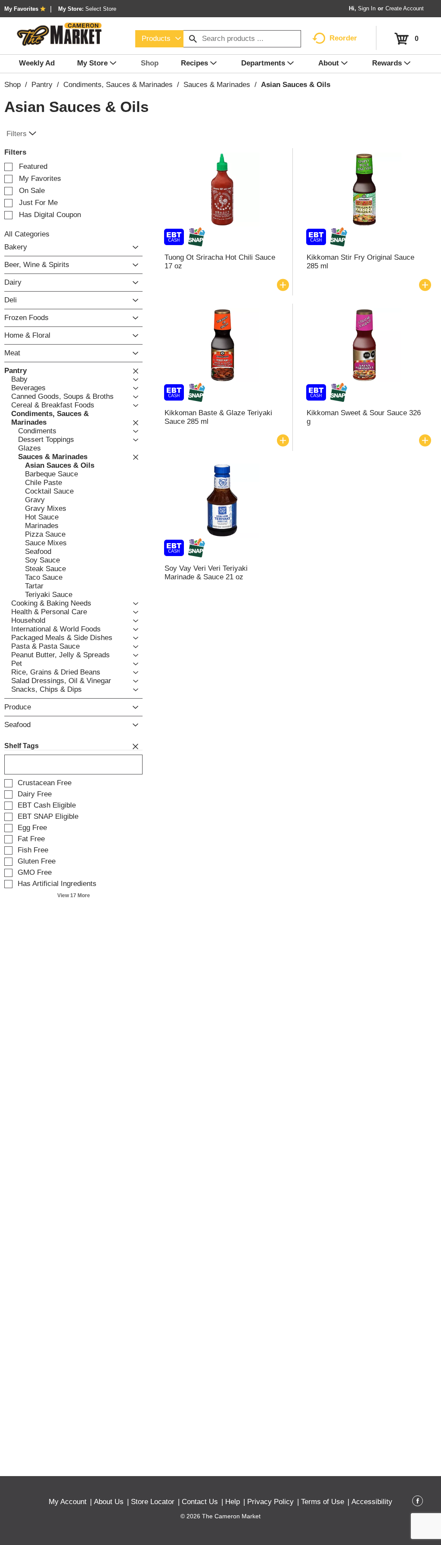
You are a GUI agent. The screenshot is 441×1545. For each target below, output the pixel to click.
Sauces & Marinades (216, 85)
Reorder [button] (343, 38)
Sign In (367, 8)
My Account (68, 1502)
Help (232, 1502)
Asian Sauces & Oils (295, 85)
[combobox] (159, 38)
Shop (12, 85)
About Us (109, 1502)
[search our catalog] (192, 38)
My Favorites (21, 9)
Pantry (42, 85)
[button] (133, 247)
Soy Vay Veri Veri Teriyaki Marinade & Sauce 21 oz (206, 572)
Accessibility (371, 1502)
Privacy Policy (270, 1502)
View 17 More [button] (73, 895)
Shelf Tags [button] (21, 745)
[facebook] (417, 1502)
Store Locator (152, 1502)
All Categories (27, 234)
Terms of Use (322, 1502)
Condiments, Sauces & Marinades (118, 85)
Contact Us (200, 1502)
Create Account (404, 8)
